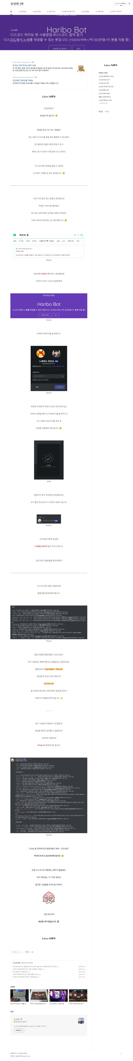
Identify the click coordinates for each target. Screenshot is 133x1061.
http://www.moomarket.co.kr (23, 77)
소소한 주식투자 (115, 11)
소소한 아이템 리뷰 (68, 11)
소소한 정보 (99, 11)
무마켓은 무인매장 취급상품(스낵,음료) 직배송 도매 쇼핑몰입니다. (36, 83)
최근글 (101, 111)
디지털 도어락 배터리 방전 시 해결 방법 (25, 977)
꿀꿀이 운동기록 (105, 97)
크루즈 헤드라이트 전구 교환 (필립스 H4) (25, 974)
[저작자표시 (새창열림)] (32, 952)
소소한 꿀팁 (85, 11)
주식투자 (103, 103)
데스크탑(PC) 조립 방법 (20, 972)
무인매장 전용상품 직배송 (23, 80)
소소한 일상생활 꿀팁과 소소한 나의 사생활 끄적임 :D (30, 1026)
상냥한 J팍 (17, 4)
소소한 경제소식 (105, 100)
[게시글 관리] (20, 952)
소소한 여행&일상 (106, 76)
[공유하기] (17, 952)
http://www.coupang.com (22, 62)
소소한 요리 (51, 11)
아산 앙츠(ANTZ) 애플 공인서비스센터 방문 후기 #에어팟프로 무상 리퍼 (35, 966)
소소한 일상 (22, 11)
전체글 (103, 73)
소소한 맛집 (37, 11)
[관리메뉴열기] (129, 3)
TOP (121, 1054)
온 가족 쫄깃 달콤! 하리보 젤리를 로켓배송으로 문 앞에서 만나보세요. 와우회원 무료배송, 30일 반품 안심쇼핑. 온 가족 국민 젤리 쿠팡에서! (43, 69)
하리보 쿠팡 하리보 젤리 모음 (24, 65)
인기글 (107, 111)
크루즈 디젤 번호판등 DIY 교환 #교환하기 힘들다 (27, 969)
